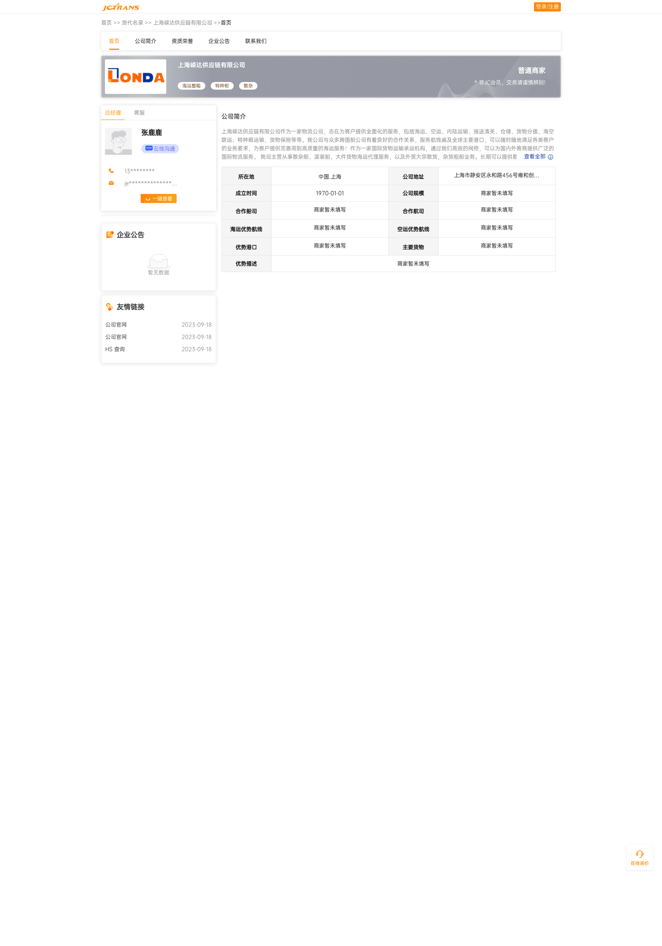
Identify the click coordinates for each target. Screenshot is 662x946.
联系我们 (256, 41)
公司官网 (116, 324)
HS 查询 (115, 349)
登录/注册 (547, 7)
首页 (106, 22)
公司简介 (145, 41)
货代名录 (132, 22)
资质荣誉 (182, 41)
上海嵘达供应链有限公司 (182, 22)
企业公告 (219, 41)
